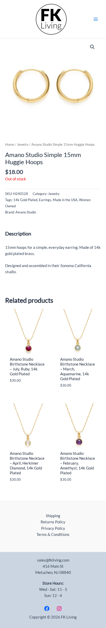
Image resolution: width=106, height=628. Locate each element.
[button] (92, 47)
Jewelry (23, 144)
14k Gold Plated (25, 200)
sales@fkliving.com (53, 560)
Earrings (45, 200)
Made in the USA (65, 200)
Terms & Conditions (53, 534)
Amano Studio (25, 212)
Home (9, 144)
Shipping (53, 516)
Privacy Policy (53, 528)
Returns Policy (53, 522)
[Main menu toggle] (96, 19)
